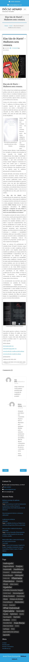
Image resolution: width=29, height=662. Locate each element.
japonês (6, 635)
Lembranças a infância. (8, 519)
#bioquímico (6, 572)
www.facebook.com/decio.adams (12, 354)
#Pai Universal (11, 608)
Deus (12, 629)
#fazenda (12, 532)
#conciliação (8, 575)
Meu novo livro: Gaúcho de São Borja (12, 528)
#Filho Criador (14, 584)
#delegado (19, 575)
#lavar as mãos (10, 506)
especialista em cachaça (10, 632)
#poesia (21, 614)
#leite (5, 599)
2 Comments (15, 48)
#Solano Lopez (13, 549)
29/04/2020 (5, 515)
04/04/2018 (5, 530)
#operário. (12, 605)
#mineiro (19, 602)
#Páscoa (17, 525)
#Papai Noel (11, 525)
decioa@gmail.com (8, 346)
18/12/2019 (4, 521)
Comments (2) (8, 370)
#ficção (5, 584)
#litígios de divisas (16, 599)
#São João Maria (8, 626)
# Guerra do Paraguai (11, 545)
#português (7, 617)
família (10, 536)
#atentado (7, 569)
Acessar (4, 643)
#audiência (18, 569)
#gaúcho (7, 587)
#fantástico (8, 581)
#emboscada (6, 578)
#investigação (18, 593)
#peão (5, 614)
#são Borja (19, 623)
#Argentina (5, 549)
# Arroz (7, 532)
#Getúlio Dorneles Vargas (13, 590)
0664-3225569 (7, 487)
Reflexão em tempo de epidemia (10, 500)
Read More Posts (8, 554)
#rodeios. (4, 536)
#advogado (8, 563)
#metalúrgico (8, 602)
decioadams (6, 50)
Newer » (23, 470)
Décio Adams (12, 9)
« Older (5, 470)
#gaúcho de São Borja (17, 534)
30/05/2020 (5, 502)
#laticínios (20, 596)
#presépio (22, 525)
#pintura (13, 614)
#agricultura (8, 566)
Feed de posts (6, 644)
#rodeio (6, 620)
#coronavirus (9, 504)
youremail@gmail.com (10, 489)
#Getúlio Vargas (7, 593)
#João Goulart (9, 596)
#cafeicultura (16, 572)
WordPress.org (6, 648)
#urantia (17, 625)
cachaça (6, 629)
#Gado (9, 534)
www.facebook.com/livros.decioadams (13, 351)
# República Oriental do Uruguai (14, 547)
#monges (5, 605)
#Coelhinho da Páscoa (11, 523)
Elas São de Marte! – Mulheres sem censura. (14, 42)
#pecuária (8, 611)
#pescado (20, 611)
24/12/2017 (5, 543)
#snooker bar (7, 623)
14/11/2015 (6, 48)
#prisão (16, 617)
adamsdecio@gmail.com (9, 348)
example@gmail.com (15, 5)
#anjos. (19, 566)
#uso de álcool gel (15, 508)
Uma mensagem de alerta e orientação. (12, 513)
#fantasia (17, 578)
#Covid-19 (16, 504)
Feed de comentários (8, 646)
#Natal (19, 523)
